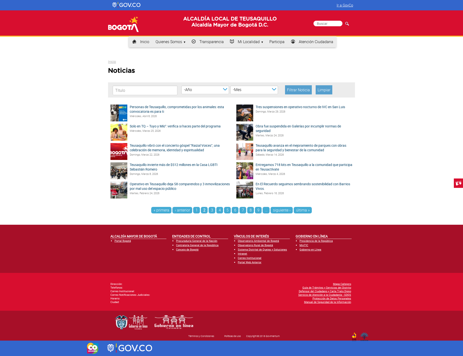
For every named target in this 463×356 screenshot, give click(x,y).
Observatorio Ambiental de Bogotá (258, 241)
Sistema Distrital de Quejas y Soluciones (262, 249)
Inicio (144, 41)
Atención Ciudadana (316, 41)
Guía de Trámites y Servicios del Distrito (326, 287)
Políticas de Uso (232, 336)
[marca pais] (93, 348)
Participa (277, 41)
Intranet (242, 253)
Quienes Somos (169, 41)
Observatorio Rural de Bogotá (255, 245)
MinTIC (304, 245)
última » (303, 210)
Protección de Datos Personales (332, 298)
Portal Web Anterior (249, 262)
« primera (161, 210)
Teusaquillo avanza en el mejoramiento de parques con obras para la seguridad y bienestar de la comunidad (301, 147)
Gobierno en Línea (310, 249)
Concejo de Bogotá (187, 249)
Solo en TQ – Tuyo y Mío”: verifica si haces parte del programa (175, 126)
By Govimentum (365, 335)
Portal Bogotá (123, 241)
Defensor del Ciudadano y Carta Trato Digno (325, 291)
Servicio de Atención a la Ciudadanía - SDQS (324, 295)
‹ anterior (182, 210)
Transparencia (211, 41)
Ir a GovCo (345, 5)
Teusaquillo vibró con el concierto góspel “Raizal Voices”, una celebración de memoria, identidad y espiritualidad (175, 147)
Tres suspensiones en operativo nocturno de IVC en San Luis (300, 107)
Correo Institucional (249, 258)
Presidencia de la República (316, 241)
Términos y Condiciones (201, 336)
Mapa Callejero (342, 284)
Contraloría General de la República (197, 245)
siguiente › (282, 210)
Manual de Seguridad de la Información (327, 302)
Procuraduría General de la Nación (196, 241)
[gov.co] (126, 5)
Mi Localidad (249, 41)
